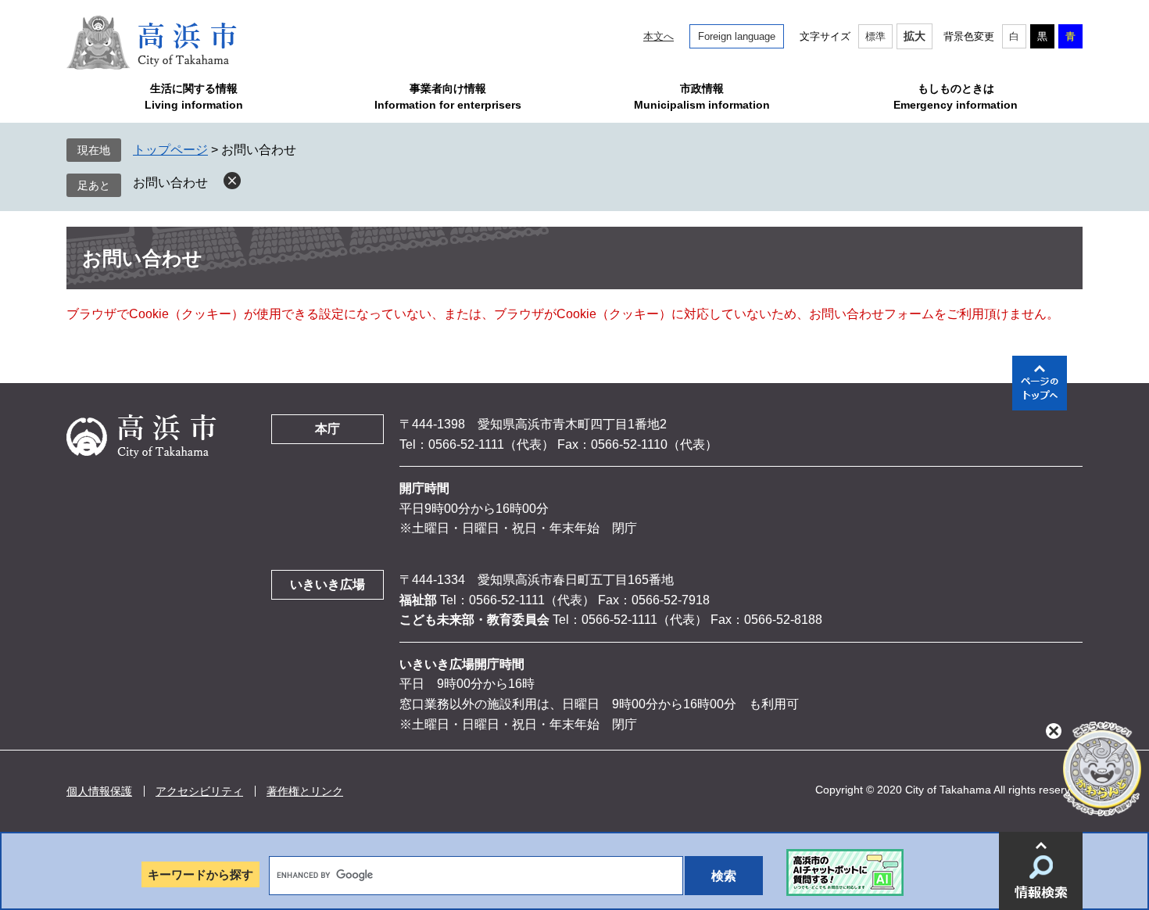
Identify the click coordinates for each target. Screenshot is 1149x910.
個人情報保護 (99, 791)
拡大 (914, 36)
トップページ (170, 149)
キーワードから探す (200, 874)
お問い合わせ (170, 182)
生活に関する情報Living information (194, 96)
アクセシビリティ (199, 791)
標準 (875, 36)
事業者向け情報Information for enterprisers (447, 96)
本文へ (658, 36)
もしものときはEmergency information (955, 96)
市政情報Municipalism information (702, 96)
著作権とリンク (305, 791)
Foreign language (736, 36)
